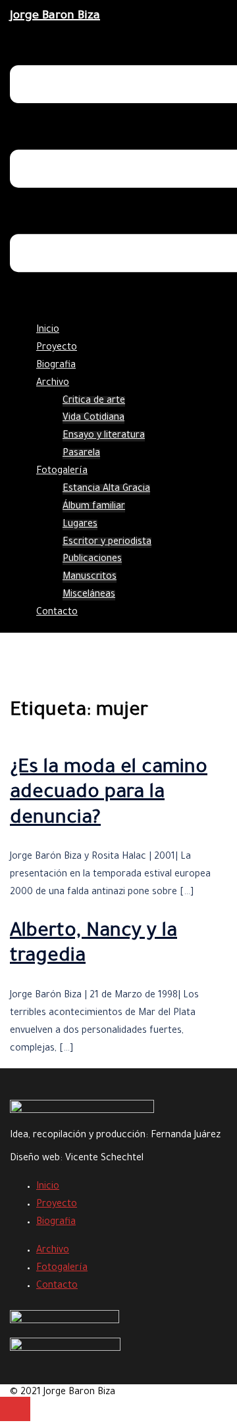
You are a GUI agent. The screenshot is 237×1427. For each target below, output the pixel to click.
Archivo (52, 383)
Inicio (47, 330)
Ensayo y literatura (104, 436)
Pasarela (81, 454)
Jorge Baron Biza (55, 16)
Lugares (80, 525)
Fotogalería (62, 471)
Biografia (56, 366)
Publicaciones (92, 560)
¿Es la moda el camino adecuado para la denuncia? (108, 794)
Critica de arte (94, 401)
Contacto (57, 613)
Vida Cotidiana (93, 418)
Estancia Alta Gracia (106, 489)
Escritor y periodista (107, 542)
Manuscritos (90, 577)
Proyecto (56, 348)
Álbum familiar (94, 507)
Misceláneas (89, 595)
